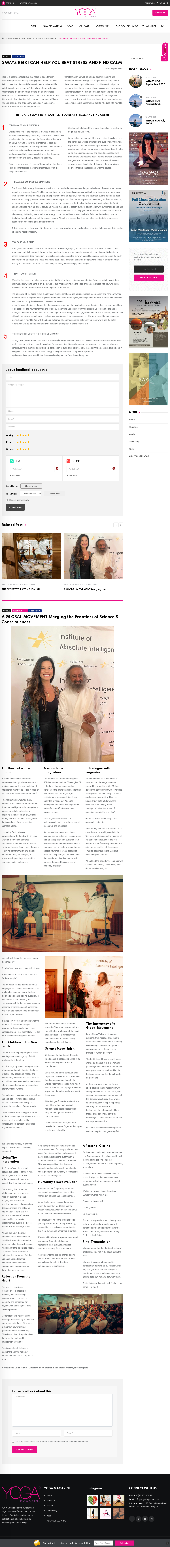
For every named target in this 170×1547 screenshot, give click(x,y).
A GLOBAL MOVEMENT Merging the (85, 589)
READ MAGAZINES (52, 26)
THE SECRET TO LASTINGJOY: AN (21, 589)
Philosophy (29, 584)
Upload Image (12, 486)
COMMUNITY (103, 26)
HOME (32, 26)
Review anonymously (19, 500)
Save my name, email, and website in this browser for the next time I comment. (52, 1441)
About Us (133, 427)
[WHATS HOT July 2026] (135, 120)
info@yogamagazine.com (147, 1499)
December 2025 (16, 584)
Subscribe (160, 13)
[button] (115, 525)
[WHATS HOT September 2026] (135, 81)
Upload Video (11, 494)
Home (132, 419)
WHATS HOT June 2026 (29, 3)
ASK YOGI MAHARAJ (127, 26)
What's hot (151, 78)
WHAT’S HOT (149, 26)
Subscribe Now (149, 278)
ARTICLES (84, 26)
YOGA (70, 26)
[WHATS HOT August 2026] (135, 101)
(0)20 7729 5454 (144, 1495)
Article (5, 584)
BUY (163, 26)
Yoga (131, 449)
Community (134, 441)
